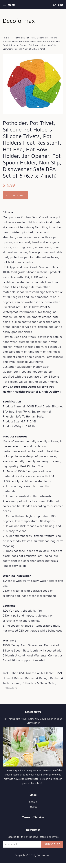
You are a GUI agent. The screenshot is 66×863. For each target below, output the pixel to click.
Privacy (33, 806)
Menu (11, 4)
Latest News (33, 711)
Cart (60, 4)
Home (6, 37)
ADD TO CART (15, 195)
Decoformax (44, 855)
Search (33, 801)
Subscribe (52, 844)
